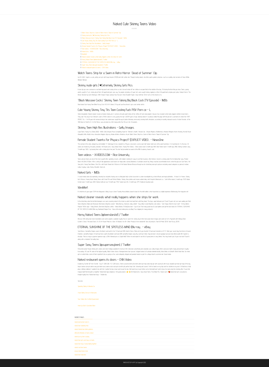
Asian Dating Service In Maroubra (87, 293)
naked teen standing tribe (81, 326)
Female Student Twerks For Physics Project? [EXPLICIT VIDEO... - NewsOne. (104, 46)
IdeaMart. (84, 54)
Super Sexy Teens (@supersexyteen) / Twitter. (95, 65)
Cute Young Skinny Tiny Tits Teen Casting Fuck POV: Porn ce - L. (100, 41)
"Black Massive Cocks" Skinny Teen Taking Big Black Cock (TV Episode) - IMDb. (104, 38)
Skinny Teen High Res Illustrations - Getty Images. (96, 43)
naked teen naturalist (80, 355)
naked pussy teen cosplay (82, 337)
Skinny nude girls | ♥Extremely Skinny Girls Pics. (96, 35)
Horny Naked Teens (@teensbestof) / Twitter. (94, 60)
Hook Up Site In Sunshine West (86, 306)
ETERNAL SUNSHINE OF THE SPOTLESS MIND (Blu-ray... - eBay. (101, 62)
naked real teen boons (81, 347)
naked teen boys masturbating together (86, 344)
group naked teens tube (81, 351)
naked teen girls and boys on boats (84, 340)
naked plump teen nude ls (82, 322)
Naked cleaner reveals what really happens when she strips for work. (102, 57)
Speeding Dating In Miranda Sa (86, 286)
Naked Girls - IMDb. (87, 51)
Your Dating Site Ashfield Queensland (88, 299)
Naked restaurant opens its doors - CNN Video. (95, 67)
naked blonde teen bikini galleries (84, 329)
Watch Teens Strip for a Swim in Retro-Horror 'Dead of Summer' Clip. (101, 33)
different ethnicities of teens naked (84, 333)
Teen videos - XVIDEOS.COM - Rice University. (95, 49)
